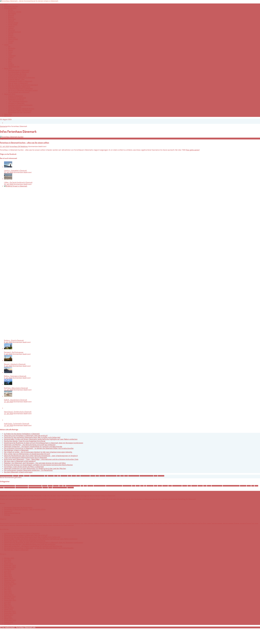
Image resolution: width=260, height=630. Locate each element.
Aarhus (10, 10)
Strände (249, 485)
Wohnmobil (161, 476)
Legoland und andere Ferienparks (20, 105)
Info (59, 476)
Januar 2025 (8, 564)
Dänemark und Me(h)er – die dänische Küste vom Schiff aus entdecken (29, 445)
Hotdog (138, 485)
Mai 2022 (7, 604)
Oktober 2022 (9, 598)
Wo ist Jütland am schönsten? (19, 92)
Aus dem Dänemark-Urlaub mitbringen (18, 472)
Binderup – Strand (14, 12)
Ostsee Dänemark (85, 476)
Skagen (10, 35)
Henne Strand (13, 23)
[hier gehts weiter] (193, 150)
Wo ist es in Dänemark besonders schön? (23, 90)
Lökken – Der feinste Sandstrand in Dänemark (18, 182)
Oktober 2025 (9, 558)
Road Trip (200, 485)
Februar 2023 (9, 595)
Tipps (118, 476)
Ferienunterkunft (127, 485)
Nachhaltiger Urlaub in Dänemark (16, 450)
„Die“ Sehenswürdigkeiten (17, 101)
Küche (69, 476)
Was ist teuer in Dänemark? (18, 83)
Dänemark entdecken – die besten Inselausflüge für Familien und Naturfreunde (33, 446)
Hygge (56, 476)
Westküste (45, 487)
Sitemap (7, 515)
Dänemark (27, 476)
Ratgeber (92, 476)
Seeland (11, 65)
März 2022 (8, 606)
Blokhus (11, 17)
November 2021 (10, 611)
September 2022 (10, 600)
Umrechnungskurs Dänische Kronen (21, 109)
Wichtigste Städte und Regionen (20, 110)
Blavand (11, 15)
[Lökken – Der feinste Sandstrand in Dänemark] (8, 179)
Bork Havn (12, 19)
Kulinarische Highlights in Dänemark (21, 77)
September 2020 (10, 620)
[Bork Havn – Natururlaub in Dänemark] (8, 384)
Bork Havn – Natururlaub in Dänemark (16, 388)
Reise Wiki (8, 68)
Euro (64, 485)
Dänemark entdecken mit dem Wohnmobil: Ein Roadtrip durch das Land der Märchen (35, 468)
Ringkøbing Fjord (14, 32)
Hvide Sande (12, 24)
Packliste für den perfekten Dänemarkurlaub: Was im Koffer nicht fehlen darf (32, 437)
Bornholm (11, 48)
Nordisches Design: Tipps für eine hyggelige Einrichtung (24, 441)
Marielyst (11, 30)
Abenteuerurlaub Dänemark (7, 485)
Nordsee (74, 476)
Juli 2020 (7, 624)
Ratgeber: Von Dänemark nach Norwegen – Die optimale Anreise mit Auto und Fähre (35, 463)
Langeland (12, 56)
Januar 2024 (8, 578)
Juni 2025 (7, 560)
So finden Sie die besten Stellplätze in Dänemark (22, 434)
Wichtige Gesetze (14, 107)
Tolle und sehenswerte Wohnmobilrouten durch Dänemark (25, 457)
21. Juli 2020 (4, 146)
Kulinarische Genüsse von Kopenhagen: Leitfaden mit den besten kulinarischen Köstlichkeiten (38, 465)
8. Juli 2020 (8, 342)
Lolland (11, 57)
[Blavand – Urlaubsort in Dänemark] (8, 360)
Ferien (85, 485)
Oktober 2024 (9, 569)
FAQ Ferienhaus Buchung (17, 74)
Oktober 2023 (9, 582)
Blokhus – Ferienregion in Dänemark (15, 376)
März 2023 (8, 593)
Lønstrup (11, 26)
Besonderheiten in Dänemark (19, 70)
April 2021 (8, 617)
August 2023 (8, 585)
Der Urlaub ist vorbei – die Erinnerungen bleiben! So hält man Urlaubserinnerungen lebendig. (38, 452)
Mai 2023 (7, 589)
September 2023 (10, 584)
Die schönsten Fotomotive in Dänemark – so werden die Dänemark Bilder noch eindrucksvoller (39, 448)
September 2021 (10, 613)
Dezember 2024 (10, 565)
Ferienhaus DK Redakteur (19, 146)
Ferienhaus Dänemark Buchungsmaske (18, 507)
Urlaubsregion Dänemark (146, 476)
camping (21, 476)
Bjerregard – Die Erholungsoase (13, 352)
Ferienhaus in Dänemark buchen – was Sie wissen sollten (25, 509)
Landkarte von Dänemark (17, 76)
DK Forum (7, 116)
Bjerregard (12, 13)
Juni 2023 (7, 587)
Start (6, 4)
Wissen (155, 476)
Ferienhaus (51, 476)
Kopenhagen (64, 476)
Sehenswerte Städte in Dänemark (20, 81)
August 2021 (8, 615)
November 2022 (10, 596)
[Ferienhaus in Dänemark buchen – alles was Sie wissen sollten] (11, 137)
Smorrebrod (243, 485)
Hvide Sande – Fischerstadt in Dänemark (16, 424)
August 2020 (8, 622)
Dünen (61, 485)
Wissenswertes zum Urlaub (60, 487)
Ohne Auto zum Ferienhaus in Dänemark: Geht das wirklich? (26, 435)
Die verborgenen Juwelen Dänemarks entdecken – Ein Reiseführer (28, 470)
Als (9, 46)
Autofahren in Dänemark (17, 98)
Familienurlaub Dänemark (37, 476)
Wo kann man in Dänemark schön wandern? (20, 461)
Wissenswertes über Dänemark (19, 112)
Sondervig (11, 37)
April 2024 (8, 575)
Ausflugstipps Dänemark (35, 485)
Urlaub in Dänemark (133, 476)
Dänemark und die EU (16, 99)
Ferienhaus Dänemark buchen (114, 485)
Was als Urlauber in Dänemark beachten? (23, 85)
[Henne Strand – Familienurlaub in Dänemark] (8, 408)
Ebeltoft (11, 21)
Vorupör (11, 41)
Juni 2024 (7, 571)
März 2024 (8, 576)
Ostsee (78, 476)
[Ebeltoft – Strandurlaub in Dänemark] (8, 396)
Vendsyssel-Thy (13, 66)
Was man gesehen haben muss (19, 87)
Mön (9, 61)
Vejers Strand (13, 39)
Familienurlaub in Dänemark (18, 72)
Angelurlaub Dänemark (6, 476)
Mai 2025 (7, 562)
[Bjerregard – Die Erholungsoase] (8, 349)
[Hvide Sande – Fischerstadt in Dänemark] (8, 420)
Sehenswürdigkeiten (111, 476)
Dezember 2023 (10, 580)
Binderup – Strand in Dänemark (14, 340)
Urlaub (126, 476)
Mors (10, 59)
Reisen (97, 476)
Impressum (8, 511)
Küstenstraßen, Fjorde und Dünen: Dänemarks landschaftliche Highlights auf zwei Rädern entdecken (40, 439)
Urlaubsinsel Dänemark (21, 487)
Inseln (10, 43)
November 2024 (10, 567)
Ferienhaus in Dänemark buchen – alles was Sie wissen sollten (24, 142)
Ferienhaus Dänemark (100, 485)
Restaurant (102, 476)
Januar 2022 (8, 609)
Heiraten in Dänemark (16, 103)
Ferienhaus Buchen (11, 6)
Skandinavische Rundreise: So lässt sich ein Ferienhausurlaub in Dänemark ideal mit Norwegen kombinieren (43, 443)
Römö (10, 63)
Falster (10, 50)
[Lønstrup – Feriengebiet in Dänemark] (8, 167)
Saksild (10, 34)
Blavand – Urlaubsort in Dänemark (14, 364)
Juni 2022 (7, 602)
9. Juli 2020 (8, 354)
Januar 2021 (8, 618)
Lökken (11, 28)
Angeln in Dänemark (15, 96)
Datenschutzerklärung (12, 513)
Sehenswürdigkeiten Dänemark (231, 485)
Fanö (10, 54)
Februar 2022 (9, 607)
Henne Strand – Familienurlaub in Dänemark (17, 412)
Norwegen (165, 485)
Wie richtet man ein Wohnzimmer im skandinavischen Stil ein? (27, 454)
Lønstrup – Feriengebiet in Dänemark (15, 170)
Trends (122, 476)
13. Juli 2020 (8, 172)
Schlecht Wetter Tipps (16, 79)
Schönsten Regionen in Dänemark (20, 88)
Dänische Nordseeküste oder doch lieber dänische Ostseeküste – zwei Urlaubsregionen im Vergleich (41, 456)
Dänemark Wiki (9, 94)
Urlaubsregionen (10, 8)
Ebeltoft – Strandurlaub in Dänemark (15, 400)
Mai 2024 (7, 573)
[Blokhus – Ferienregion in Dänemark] (8, 372)
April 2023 (8, 591)
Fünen (10, 52)
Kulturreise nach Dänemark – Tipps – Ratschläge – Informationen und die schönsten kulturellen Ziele (41, 459)
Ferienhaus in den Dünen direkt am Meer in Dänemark (24, 467)
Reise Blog (8, 114)
